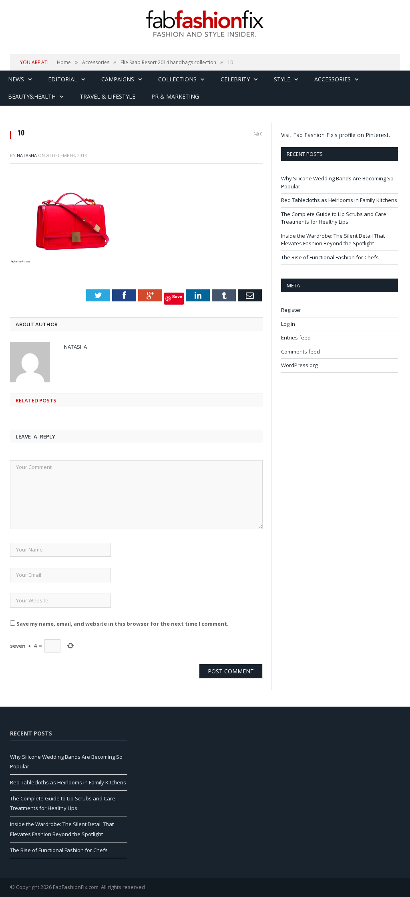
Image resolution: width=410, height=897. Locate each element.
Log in (288, 323)
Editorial (62, 79)
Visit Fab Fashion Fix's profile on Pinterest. (335, 135)
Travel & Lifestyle (107, 96)
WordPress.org (299, 365)
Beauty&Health (32, 96)
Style (282, 79)
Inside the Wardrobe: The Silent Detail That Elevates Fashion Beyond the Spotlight (333, 239)
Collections (177, 79)
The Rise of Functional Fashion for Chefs (330, 257)
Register (291, 309)
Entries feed (296, 337)
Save (177, 296)
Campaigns (117, 79)
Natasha (27, 155)
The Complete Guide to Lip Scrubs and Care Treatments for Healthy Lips (333, 218)
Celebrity (235, 79)
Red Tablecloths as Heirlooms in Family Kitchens (339, 200)
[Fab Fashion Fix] (205, 23)
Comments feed (300, 351)
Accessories (332, 79)
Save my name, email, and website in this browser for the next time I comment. (122, 623)
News (16, 79)
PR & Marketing (175, 96)
